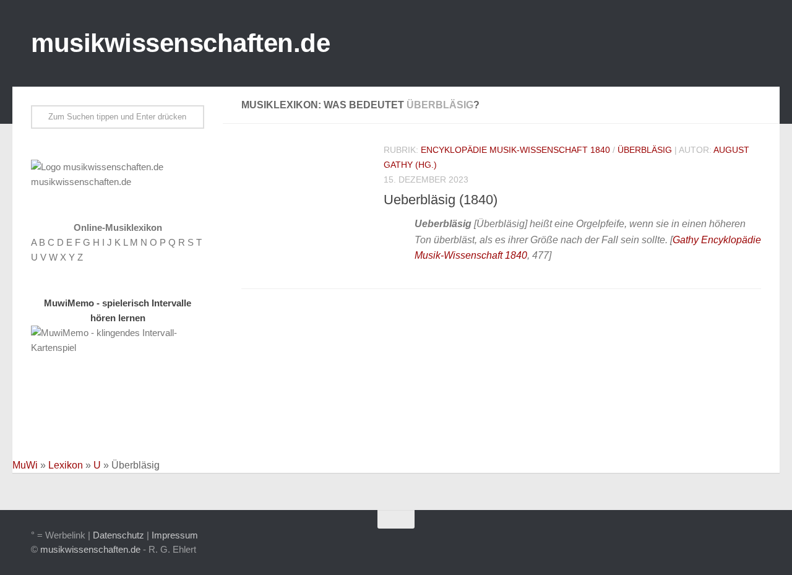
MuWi (25, 465)
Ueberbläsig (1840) (440, 199)
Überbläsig (645, 150)
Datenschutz (118, 535)
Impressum (175, 535)
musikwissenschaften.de (180, 43)
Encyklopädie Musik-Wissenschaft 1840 (515, 150)
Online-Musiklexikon (118, 227)
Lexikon (65, 465)
